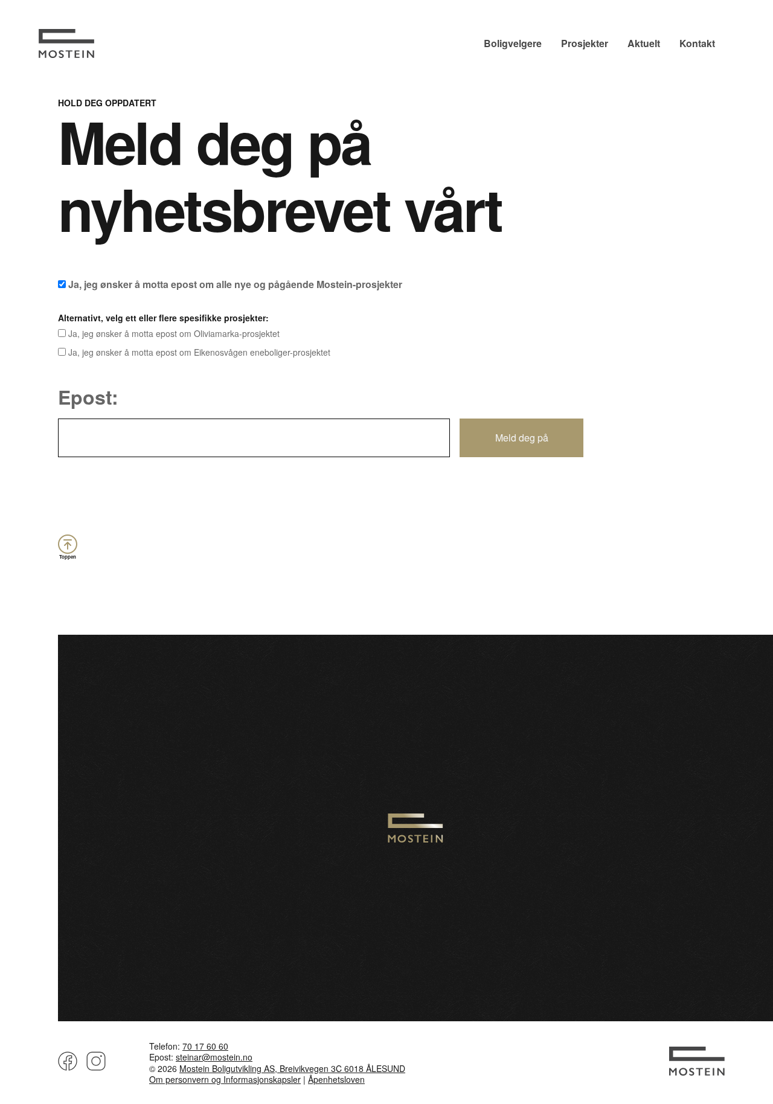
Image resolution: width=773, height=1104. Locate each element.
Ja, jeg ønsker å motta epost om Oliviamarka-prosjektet (173, 333)
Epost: (88, 397)
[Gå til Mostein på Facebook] (67, 1064)
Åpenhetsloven (336, 1079)
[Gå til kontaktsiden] (697, 1069)
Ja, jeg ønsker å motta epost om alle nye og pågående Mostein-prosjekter (234, 284)
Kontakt (697, 43)
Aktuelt (643, 43)
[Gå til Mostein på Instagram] (94, 1064)
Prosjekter (584, 43)
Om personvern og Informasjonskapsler (225, 1079)
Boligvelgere (513, 43)
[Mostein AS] (66, 54)
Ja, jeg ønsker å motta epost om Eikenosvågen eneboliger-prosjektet (198, 352)
